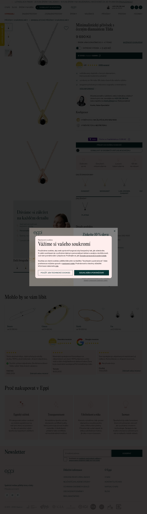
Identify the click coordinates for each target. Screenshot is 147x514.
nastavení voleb (68, 263)
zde (56, 266)
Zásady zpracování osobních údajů (95, 280)
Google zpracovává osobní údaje (93, 256)
